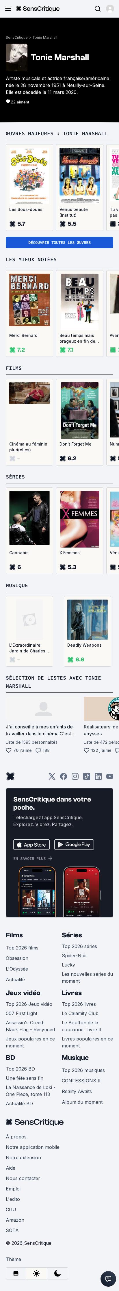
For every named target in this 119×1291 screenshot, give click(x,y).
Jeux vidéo (23, 993)
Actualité (15, 979)
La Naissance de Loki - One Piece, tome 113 (30, 1090)
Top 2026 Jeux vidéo (29, 1004)
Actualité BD (19, 1103)
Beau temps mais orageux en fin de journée (77, 338)
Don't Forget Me (76, 444)
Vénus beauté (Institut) (74, 212)
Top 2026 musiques (83, 1070)
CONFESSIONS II (81, 1081)
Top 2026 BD (20, 1069)
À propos (16, 1137)
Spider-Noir (74, 955)
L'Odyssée (17, 969)
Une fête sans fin (24, 1078)
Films (14, 935)
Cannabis (19, 552)
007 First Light (21, 1013)
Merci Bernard (23, 335)
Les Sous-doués (25, 209)
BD (10, 1058)
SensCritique (17, 37)
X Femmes (70, 552)
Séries (72, 935)
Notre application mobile (33, 1147)
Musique (75, 1058)
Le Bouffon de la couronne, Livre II (81, 1026)
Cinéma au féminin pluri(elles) (28, 447)
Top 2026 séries (79, 946)
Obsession (17, 958)
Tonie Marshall (44, 37)
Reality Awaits (77, 1091)
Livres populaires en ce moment (87, 1042)
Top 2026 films (22, 948)
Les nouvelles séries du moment (87, 977)
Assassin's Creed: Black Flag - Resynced (30, 1026)
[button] (110, 8)
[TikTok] (86, 778)
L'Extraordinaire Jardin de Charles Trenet (27, 648)
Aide (10, 1168)
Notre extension (23, 1157)
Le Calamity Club (80, 1013)
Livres (72, 993)
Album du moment (82, 1102)
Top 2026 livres (79, 1004)
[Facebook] (63, 778)
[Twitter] (52, 778)
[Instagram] (75, 778)
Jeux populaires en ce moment (30, 1042)
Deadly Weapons (84, 645)
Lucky (68, 965)
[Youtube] (109, 778)
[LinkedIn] (98, 778)
